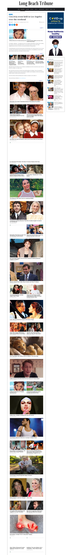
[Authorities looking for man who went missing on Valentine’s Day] (50, 108)
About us (47, 9)
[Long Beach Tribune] (36, 4)
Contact (51, 9)
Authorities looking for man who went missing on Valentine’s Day (58, 107)
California (27, 9)
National (31, 9)
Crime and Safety (41, 9)
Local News (22, 9)
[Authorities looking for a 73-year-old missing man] (50, 104)
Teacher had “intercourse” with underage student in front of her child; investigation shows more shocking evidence (58, 64)
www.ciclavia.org (22, 78)
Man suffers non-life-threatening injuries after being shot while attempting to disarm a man (58, 97)
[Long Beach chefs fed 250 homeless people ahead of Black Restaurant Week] (50, 77)
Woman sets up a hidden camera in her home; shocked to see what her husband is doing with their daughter (58, 70)
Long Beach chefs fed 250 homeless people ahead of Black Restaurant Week (58, 76)
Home (18, 9)
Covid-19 (36, 9)
